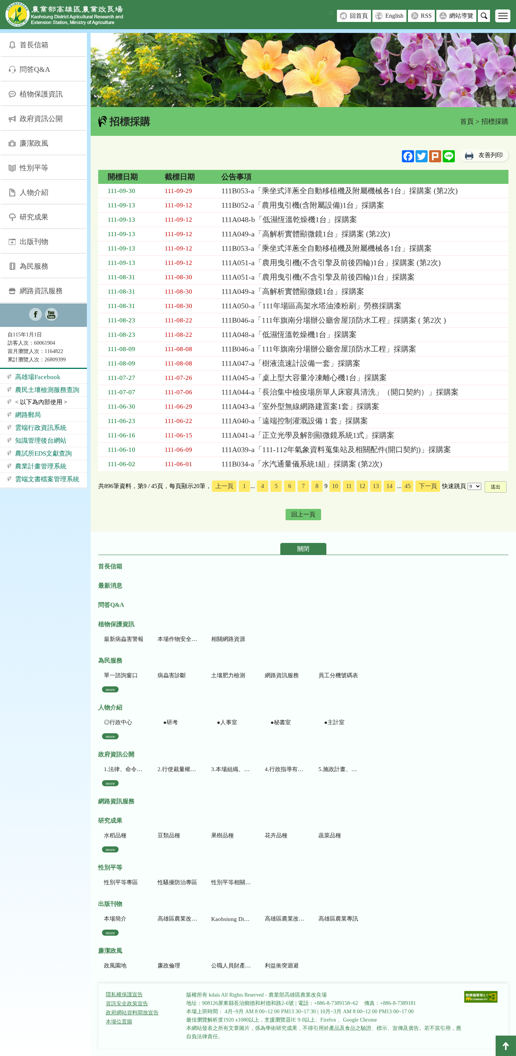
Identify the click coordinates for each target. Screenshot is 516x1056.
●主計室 (331, 722)
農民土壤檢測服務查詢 (47, 389)
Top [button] (506, 1046)
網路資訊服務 (41, 291)
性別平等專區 (121, 882)
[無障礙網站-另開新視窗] (480, 997)
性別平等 (34, 168)
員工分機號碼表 (338, 675)
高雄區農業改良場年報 (284, 919)
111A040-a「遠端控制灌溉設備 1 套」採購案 (294, 421)
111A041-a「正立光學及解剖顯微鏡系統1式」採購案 (307, 435)
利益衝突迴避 (282, 966)
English (394, 15)
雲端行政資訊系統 (40, 427)
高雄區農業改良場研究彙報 (177, 919)
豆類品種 (169, 835)
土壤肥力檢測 (228, 675)
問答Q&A (35, 69)
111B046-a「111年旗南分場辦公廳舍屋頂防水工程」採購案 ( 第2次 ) (333, 320)
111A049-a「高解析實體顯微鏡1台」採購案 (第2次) (305, 234)
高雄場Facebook (37, 377)
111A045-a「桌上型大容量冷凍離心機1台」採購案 (304, 377)
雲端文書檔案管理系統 (47, 479)
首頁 (467, 121)
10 (335, 486)
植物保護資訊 (41, 94)
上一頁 (224, 486)
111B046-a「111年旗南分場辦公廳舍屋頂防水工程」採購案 (318, 349)
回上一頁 (303, 514)
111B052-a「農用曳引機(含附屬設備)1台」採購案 (302, 205)
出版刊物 (34, 242)
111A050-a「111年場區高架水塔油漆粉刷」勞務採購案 (311, 306)
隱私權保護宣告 (124, 994)
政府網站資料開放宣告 (132, 1013)
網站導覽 (461, 15)
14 (389, 486)
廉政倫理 (169, 966)
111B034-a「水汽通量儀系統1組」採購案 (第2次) (301, 464)
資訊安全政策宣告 (127, 1003)
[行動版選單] (502, 15)
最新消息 (110, 585)
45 (408, 486)
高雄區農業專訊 (338, 919)
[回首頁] (70, 16)
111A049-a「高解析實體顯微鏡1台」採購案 (292, 291)
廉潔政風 (34, 143)
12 (362, 486)
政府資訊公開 (41, 119)
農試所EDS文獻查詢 (43, 453)
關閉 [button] (303, 549)
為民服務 (34, 266)
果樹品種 (222, 835)
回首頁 (359, 15)
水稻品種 (115, 835)
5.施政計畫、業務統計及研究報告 (338, 769)
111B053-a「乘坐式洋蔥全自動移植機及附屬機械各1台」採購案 (326, 248)
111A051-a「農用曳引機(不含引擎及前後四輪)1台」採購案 (318, 277)
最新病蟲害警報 (124, 639)
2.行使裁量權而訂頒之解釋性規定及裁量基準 (177, 769)
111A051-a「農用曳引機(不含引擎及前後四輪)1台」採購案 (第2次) (331, 262)
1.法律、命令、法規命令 (124, 769)
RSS (426, 15)
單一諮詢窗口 (121, 675)
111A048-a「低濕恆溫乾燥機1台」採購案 (289, 334)
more (110, 689)
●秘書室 (278, 722)
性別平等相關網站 (231, 882)
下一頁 (428, 486)
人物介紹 (34, 192)
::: (331, 13)
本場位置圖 (119, 1022)
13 (376, 486)
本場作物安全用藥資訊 (177, 639)
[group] (303, 70)
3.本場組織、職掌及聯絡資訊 (231, 769)
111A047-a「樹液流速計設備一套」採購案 (290, 363)
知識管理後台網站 (40, 440)
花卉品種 (276, 835)
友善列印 (491, 155)
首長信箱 (34, 45)
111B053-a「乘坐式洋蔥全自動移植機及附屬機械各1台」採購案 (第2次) (339, 191)
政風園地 (115, 966)
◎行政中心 (118, 722)
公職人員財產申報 (231, 966)
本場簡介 (115, 919)
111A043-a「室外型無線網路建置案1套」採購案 (300, 406)
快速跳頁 (454, 486)
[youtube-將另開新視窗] (51, 315)
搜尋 (484, 16)
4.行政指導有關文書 (284, 769)
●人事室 (224, 722)
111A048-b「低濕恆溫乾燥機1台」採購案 (289, 219)
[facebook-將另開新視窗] (35, 315)
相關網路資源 (228, 639)
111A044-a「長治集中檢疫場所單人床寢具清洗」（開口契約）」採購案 (340, 392)
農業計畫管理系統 (40, 466)
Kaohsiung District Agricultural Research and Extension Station (231, 919)
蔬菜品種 (329, 835)
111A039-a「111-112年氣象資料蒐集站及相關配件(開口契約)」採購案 (336, 449)
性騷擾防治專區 (177, 882)
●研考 (168, 722)
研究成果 (34, 217)
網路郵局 (28, 414)
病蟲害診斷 (172, 675)
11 (349, 486)
